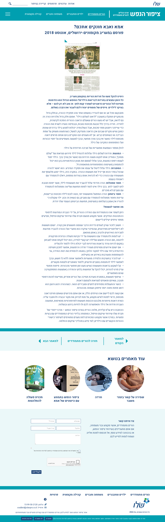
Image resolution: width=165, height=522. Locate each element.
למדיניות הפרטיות (41, 451)
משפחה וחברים (54, 14)
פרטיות (54, 495)
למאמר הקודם (118, 341)
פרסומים (52, 3)
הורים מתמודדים (96, 14)
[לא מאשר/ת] (162, 519)
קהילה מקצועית (33, 14)
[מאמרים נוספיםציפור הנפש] (157, 3)
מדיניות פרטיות (27, 518)
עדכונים (62, 3)
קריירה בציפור (38, 3)
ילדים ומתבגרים (75, 14)
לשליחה (36, 472)
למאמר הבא (50, 341)
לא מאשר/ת (39, 518)
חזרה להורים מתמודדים (82, 341)
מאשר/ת (49, 518)
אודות (71, 3)
